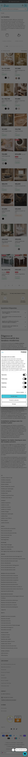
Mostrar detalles (20, 392)
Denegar (14, 403)
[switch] (25, 379)
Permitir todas (14, 396)
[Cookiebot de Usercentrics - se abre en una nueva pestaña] (21, 352)
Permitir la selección (14, 400)
